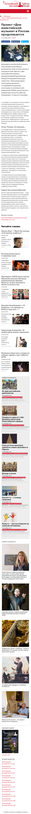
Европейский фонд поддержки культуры (14, 218)
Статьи (13, 38)
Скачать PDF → (6, 755)
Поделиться (6, 41)
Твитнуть (25, 41)
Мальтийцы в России (7, 219)
